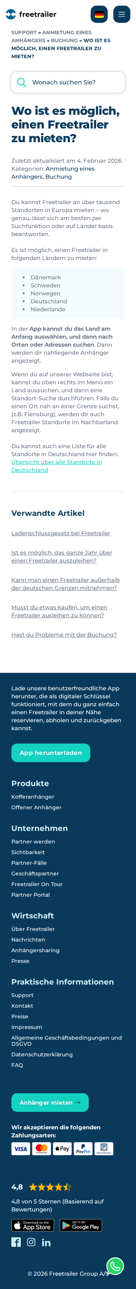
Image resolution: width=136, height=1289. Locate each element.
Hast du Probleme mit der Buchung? (64, 634)
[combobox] (68, 82)
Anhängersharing (35, 950)
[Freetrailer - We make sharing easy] (31, 14)
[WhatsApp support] (115, 1266)
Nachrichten (28, 939)
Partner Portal (30, 894)
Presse (20, 961)
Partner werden (33, 841)
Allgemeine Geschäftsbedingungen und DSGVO (66, 1040)
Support (24, 32)
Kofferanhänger (32, 796)
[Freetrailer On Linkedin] (46, 1242)
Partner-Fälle (29, 862)
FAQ (17, 1065)
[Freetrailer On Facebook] (16, 1242)
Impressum (26, 1027)
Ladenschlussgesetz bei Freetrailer (60, 533)
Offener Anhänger (36, 807)
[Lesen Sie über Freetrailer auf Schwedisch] (99, 14)
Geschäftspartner (35, 873)
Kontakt (22, 1005)
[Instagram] (31, 1242)
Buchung (64, 40)
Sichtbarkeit (28, 852)
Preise (19, 1016)
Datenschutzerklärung (42, 1054)
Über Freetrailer (33, 929)
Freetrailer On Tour (37, 884)
